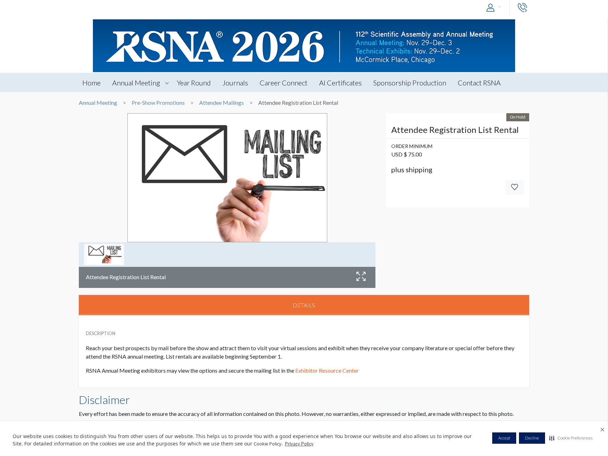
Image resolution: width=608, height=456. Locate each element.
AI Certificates (340, 82)
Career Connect (284, 82)
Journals (235, 82)
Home (91, 82)
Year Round (194, 82)
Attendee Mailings (221, 102)
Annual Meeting (136, 82)
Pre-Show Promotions (158, 102)
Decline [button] (532, 438)
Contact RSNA (479, 82)
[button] (571, 438)
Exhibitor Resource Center (327, 370)
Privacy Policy (299, 444)
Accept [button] (504, 438)
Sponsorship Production (409, 82)
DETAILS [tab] (304, 305)
